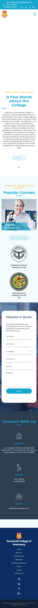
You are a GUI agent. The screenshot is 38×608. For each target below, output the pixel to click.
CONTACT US (19, 573)
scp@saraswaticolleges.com (19, 2)
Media (19, 570)
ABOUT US (19, 553)
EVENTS (19, 566)
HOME (19, 549)
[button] (7, 76)
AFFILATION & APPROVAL (19, 563)
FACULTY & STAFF (19, 556)
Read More (18, 158)
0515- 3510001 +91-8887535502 (10, 6)
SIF (19, 298)
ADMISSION (19, 560)
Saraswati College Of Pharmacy (5, 14)
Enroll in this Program (12, 228)
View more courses (19, 238)
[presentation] (3, 76)
